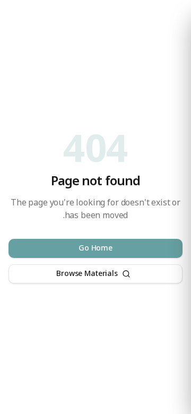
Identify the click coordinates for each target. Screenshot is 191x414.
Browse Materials (86, 273)
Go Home (95, 248)
